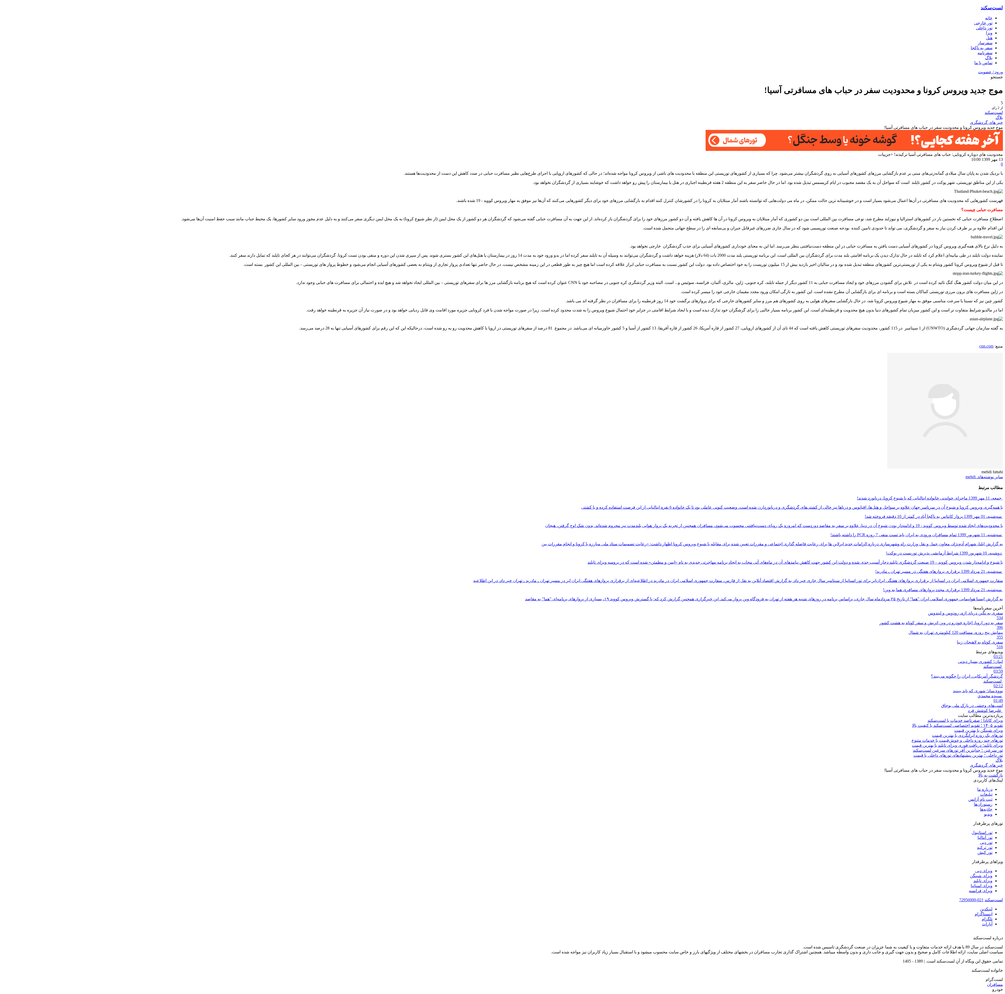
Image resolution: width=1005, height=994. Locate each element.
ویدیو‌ (988, 814)
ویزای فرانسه (980, 890)
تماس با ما (983, 63)
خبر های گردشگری (986, 122)
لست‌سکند (992, 7)
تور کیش (985, 852)
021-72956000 (971, 900)
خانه (988, 18)
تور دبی (986, 842)
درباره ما (984, 789)
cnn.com (986, 346)
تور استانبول (982, 832)
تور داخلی (984, 28)
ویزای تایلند (982, 880)
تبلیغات (986, 794)
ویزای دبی (983, 871)
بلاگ (988, 58)
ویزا (989, 33)
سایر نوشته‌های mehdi (984, 477)
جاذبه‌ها (986, 809)
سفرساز (985, 43)
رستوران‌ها (983, 804)
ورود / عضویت (990, 72)
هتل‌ (989, 38)
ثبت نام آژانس (980, 799)
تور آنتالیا (985, 837)
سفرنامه (985, 53)
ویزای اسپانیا (981, 885)
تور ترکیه (984, 847)
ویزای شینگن (981, 876)
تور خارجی (983, 23)
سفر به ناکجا (981, 48)
